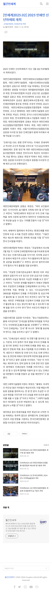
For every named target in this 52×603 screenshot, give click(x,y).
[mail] (36, 587)
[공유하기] (12, 434)
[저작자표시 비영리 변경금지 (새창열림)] (32, 434)
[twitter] (19, 587)
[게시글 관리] (15, 434)
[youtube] (31, 587)
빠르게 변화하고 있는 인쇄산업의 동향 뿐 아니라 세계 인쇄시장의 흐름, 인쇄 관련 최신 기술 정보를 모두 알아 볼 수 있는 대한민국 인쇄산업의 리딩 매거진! (21, 527)
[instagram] (25, 587)
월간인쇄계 (9, 4)
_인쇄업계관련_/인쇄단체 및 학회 (14, 24)
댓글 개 (6, 507)
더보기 (46, 445)
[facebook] (14, 587)
